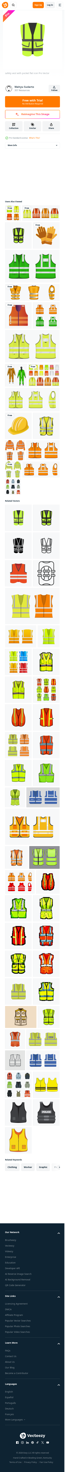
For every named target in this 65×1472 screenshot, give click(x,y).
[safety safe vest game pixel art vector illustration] (18, 1417)
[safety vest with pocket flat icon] (18, 642)
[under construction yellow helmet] (18, 522)
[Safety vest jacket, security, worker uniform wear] (20, 1227)
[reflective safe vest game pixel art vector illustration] (18, 1334)
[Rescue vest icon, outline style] (18, 781)
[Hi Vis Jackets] (43, 547)
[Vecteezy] (5, 5)
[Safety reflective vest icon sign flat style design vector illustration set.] (32, 311)
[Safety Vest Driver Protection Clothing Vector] (18, 550)
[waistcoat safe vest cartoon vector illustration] (18, 1064)
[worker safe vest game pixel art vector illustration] (18, 1306)
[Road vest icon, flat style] (18, 753)
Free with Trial (32, 101)
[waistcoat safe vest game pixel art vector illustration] (18, 1362)
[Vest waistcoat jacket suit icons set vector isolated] (13, 611)
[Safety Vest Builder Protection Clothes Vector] (16, 1203)
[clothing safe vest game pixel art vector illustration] (18, 897)
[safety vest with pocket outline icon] (18, 725)
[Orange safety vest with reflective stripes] (32, 337)
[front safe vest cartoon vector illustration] (18, 1119)
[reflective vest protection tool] (18, 360)
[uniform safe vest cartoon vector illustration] (18, 1091)
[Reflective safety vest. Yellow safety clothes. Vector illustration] (18, 1445)
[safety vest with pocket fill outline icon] (18, 252)
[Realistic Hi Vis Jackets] (48, 573)
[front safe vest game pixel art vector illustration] (43, 1278)
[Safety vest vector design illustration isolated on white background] (13, 213)
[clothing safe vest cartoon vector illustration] (18, 925)
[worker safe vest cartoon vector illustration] (43, 1116)
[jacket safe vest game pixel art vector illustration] (18, 1389)
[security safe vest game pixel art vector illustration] (17, 1277)
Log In (50, 5)
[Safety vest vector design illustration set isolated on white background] (20, 471)
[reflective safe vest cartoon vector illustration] (18, 1008)
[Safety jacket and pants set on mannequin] (16, 447)
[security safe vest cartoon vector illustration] (18, 980)
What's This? (34, 138)
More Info (12, 145)
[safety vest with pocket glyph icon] (18, 697)
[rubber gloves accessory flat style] (18, 280)
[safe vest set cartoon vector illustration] (18, 953)
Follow (54, 90)
